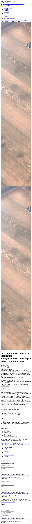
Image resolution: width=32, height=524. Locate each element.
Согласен (3, 504)
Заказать (3, 522)
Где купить (6, 13)
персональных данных (6, 475)
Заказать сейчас (5, 385)
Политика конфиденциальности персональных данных (15, 444)
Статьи (5, 457)
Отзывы (6, 456)
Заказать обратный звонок (17, 4)
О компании (7, 10)
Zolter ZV (9, 21)
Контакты (6, 9)
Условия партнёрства (9, 14)
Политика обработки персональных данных (12, 443)
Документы (6, 12)
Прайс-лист (6, 16)
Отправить (3, 478)
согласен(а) (12, 474)
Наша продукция (8, 8)
